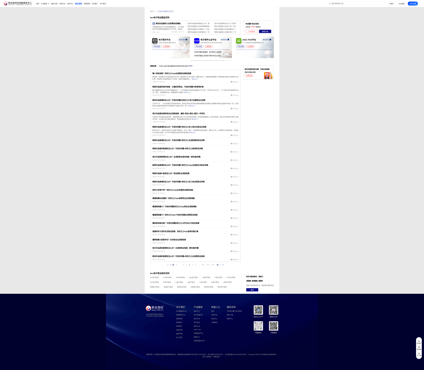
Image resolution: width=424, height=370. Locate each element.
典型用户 (179, 326)
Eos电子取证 (154, 282)
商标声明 (179, 330)
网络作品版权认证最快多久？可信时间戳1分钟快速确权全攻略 (226, 32)
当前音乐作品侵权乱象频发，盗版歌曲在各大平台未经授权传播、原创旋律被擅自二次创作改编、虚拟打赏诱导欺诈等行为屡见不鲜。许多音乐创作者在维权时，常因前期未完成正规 (195, 118)
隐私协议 (217, 357)
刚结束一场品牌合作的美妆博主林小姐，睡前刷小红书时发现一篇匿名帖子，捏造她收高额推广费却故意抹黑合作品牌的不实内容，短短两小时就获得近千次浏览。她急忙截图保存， (195, 78)
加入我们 (179, 337)
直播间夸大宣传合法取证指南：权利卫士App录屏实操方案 (175, 231)
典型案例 (87, 4)
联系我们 (179, 322)
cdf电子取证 (206, 277)
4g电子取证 (179, 282)
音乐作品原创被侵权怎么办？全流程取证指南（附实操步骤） (176, 248)
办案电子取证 (195, 287)
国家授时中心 (181, 315)
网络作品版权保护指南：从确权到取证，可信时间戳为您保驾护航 (178, 87)
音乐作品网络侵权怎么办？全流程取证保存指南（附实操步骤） (177, 157)
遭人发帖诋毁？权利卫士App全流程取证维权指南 (171, 73)
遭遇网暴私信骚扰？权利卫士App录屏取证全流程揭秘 (173, 198)
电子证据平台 (198, 315)
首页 (37, 4)
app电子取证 (193, 277)
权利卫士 (197, 311)
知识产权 (197, 319)
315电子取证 (167, 277)
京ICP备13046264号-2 (215, 354)
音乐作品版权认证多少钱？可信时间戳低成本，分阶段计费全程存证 (226, 26)
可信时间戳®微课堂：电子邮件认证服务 (207, 52)
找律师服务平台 (199, 341)
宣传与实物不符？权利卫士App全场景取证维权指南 (172, 190)
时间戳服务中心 (181, 311)
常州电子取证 (222, 287)
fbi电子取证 (167, 282)
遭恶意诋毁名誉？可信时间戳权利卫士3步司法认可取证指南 (175, 223)
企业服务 (402, 4)
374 (212, 265)
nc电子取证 (203, 282)
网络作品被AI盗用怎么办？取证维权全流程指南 (170, 173)
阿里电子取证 (154, 287)
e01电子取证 (231, 277)
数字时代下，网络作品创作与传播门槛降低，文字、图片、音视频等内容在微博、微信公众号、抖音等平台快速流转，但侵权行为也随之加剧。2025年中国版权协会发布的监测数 (195, 131)
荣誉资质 (179, 319)
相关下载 (230, 315)
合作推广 (95, 4)
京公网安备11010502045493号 (235, 354)
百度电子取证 (168, 287)
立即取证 (214, 322)
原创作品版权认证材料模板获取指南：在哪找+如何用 (200, 26)
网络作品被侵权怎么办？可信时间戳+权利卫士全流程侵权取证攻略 (178, 140)
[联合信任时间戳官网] (18, 3)
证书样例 (234, 311)
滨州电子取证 (208, 287)
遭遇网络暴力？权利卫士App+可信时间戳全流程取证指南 (175, 215)
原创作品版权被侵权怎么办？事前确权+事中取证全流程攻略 (200, 23)
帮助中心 (230, 319)
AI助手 (391, 4)
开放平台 (62, 4)
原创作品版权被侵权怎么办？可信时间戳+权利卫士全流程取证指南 (178, 256)
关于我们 (103, 4)
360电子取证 (180, 277)
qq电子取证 (215, 282)
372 (203, 265)
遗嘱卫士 (197, 337)
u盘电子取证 (227, 282)
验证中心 (70, 4)
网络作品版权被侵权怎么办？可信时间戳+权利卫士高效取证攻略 (177, 148)
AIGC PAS (197, 329)
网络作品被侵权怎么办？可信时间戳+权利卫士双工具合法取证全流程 (179, 127)
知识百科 (78, 4)
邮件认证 (197, 326)
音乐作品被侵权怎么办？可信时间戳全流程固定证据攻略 (226, 23)
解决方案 (54, 4)
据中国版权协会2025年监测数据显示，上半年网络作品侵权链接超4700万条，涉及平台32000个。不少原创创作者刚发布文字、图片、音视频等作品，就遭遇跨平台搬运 (195, 91)
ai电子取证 (191, 282)
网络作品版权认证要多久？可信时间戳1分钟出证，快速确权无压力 (200, 29)
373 (208, 265)
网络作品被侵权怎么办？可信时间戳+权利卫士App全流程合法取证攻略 (180, 165)
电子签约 (197, 322)
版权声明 (179, 334)
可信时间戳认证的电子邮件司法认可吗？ (208, 56)
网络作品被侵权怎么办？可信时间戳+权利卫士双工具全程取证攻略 (178, 182)
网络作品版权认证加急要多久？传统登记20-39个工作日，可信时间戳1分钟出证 (226, 29)
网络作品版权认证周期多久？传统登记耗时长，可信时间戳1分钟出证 (200, 32)
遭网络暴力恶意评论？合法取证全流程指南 (169, 240)
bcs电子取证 (154, 277)
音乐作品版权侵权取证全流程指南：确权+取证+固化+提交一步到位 (178, 113)
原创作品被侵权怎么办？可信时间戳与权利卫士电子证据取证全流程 (178, 100)
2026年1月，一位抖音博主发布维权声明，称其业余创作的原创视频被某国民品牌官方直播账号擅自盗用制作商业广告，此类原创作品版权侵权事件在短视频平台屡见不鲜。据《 (195, 105)
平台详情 (157, 46)
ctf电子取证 (218, 277)
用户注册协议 (207, 357)
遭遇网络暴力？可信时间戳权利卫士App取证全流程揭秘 (174, 206)
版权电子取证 (181, 287)
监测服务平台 (198, 333)
